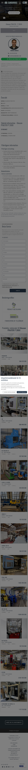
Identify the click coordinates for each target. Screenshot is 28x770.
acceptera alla (22, 392)
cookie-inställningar (9, 392)
